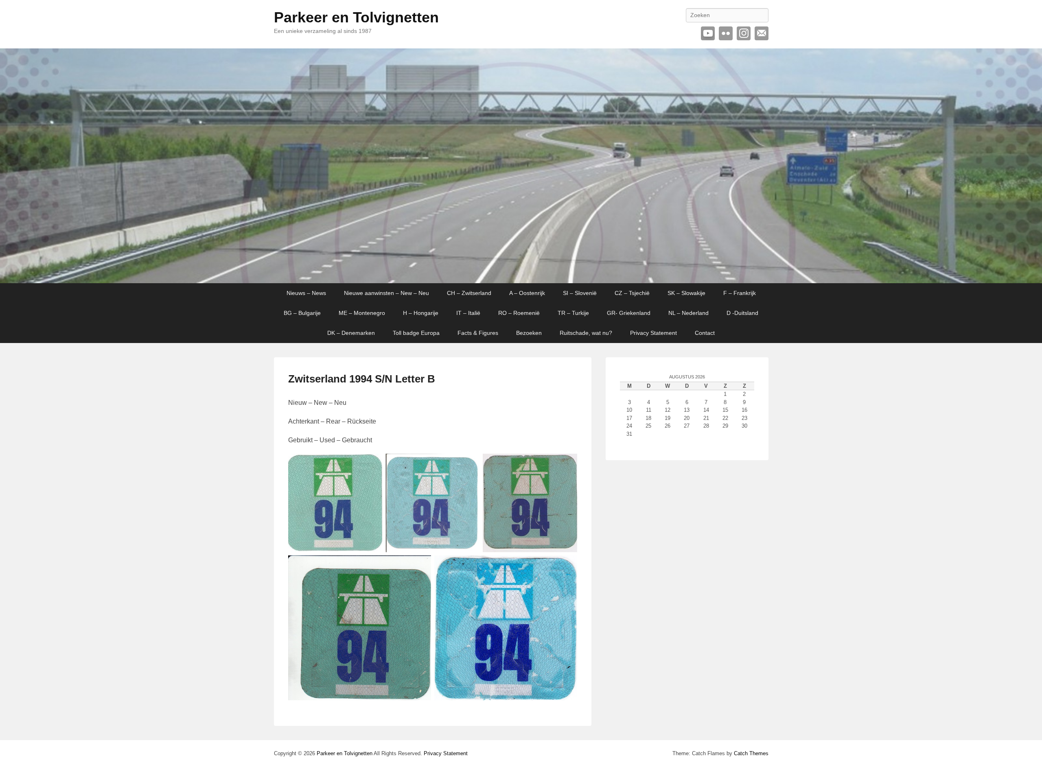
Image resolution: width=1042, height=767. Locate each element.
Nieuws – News (306, 293)
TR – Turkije (573, 313)
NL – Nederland (688, 313)
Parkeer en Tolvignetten (356, 17)
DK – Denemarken (351, 333)
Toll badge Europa (416, 333)
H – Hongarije (420, 313)
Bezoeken (529, 333)
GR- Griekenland (628, 313)
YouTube (708, 33)
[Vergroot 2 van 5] (469, 464)
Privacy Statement (653, 333)
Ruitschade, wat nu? (586, 333)
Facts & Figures (478, 333)
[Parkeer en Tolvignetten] (521, 166)
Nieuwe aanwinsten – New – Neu (386, 293)
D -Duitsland (742, 313)
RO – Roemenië (519, 313)
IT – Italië (468, 313)
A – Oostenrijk (527, 293)
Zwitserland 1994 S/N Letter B (361, 379)
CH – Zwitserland (469, 293)
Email (761, 33)
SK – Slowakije (686, 293)
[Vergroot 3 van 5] (567, 464)
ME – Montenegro (362, 313)
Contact (705, 333)
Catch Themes (751, 753)
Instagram (744, 33)
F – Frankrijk (739, 293)
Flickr (726, 33)
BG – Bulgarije (302, 313)
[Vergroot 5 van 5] (567, 566)
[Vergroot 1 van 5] (372, 464)
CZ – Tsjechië (632, 293)
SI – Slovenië (580, 293)
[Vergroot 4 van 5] (420, 566)
